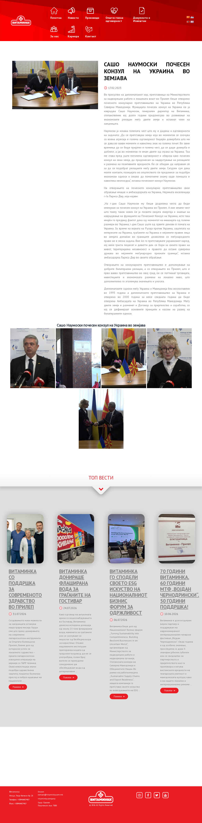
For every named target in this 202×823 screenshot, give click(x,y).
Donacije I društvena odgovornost (102, 813)
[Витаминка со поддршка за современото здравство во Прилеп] (25, 538)
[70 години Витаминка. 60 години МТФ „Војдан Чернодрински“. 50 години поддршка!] (176, 538)
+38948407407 (23, 799)
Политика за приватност (26, 813)
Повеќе (17, 686)
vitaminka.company (46, 798)
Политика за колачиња (61, 813)
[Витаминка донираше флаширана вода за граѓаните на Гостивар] (75, 538)
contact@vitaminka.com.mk (50, 794)
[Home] (101, 797)
